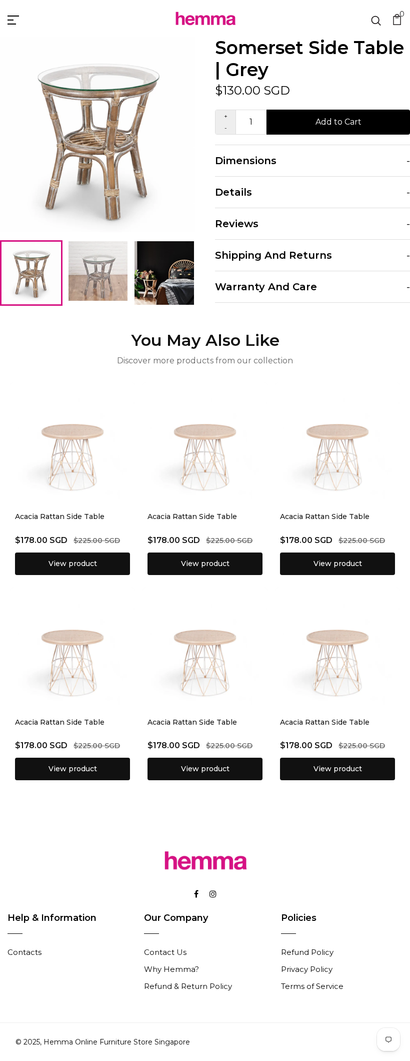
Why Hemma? (171, 969)
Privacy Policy (306, 969)
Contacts (25, 952)
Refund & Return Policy (188, 986)
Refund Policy (307, 952)
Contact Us (165, 952)
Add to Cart (339, 122)
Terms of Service (312, 986)
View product (72, 563)
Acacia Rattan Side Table (59, 516)
